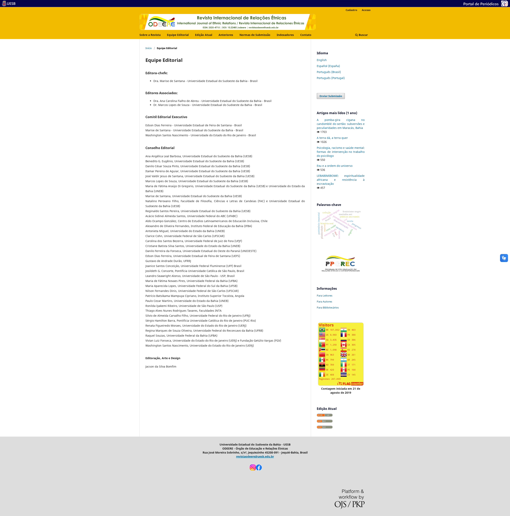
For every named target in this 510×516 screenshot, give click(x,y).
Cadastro (351, 10)
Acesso (366, 10)
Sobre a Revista (150, 35)
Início (148, 48)
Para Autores (324, 301)
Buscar (363, 35)
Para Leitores (324, 295)
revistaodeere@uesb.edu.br (255, 456)
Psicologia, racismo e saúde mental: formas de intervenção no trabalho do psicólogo (341, 152)
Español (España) (328, 66)
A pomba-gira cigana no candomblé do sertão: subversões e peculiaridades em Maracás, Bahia (341, 124)
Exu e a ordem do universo (334, 166)
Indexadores (285, 35)
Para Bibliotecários (328, 307)
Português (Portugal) (331, 78)
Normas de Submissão (254, 35)
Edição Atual (203, 35)
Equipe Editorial (178, 35)
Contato (305, 35)
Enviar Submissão (331, 96)
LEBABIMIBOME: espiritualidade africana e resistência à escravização (341, 180)
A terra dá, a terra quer (332, 138)
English (322, 60)
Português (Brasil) (329, 72)
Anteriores (226, 35)
